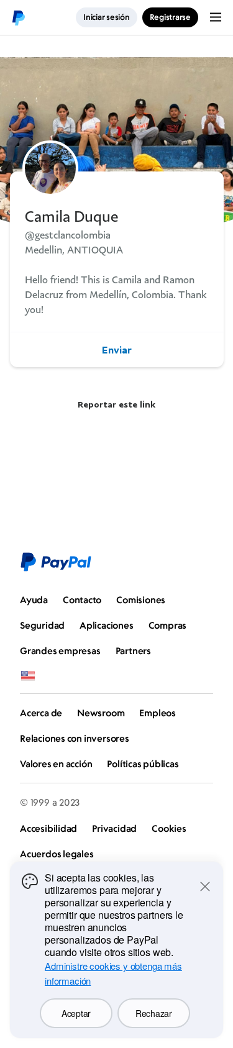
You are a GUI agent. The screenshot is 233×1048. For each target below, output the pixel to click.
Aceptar (76, 1013)
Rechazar (153, 1013)
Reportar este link (116, 404)
